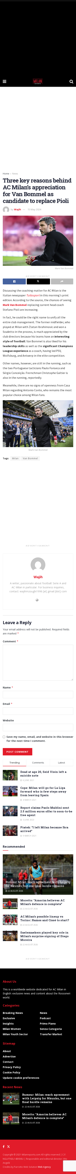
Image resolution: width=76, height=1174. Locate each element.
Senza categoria (51, 1029)
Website (8, 720)
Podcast (45, 1018)
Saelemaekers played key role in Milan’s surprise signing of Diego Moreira (44, 936)
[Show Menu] (4, 81)
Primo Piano (48, 1023)
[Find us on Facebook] (3, 1147)
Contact (8, 1062)
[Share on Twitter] (38, 281)
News (15, 173)
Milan (15, 458)
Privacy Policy (12, 1067)
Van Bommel (30, 458)
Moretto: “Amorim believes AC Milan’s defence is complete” (42, 902)
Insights (8, 1023)
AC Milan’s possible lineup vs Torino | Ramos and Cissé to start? (44, 918)
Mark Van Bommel (15, 305)
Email (8, 704)
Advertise (9, 1056)
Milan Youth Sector (15, 1034)
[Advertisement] (38, 38)
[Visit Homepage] (38, 81)
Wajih (17, 209)
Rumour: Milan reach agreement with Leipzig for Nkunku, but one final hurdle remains (38, 884)
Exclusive (9, 1018)
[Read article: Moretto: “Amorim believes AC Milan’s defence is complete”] (10, 903)
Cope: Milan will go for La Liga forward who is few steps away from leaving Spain (43, 791)
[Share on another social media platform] (62, 281)
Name (8, 687)
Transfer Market (51, 1034)
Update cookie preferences (21, 1078)
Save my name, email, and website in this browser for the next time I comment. (39, 739)
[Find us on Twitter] (8, 1147)
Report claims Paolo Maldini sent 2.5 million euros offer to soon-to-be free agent (46, 811)
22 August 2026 (15, 891)
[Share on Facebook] (14, 281)
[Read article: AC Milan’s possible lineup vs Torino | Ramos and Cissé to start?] (10, 920)
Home (6, 173)
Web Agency (44, 1166)
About (7, 1051)
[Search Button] (71, 81)
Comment (10, 641)
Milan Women (12, 1029)
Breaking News (13, 1013)
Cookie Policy (11, 1072)
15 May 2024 (34, 209)
